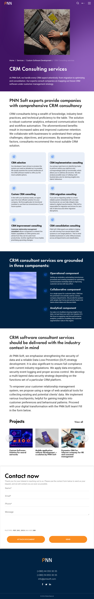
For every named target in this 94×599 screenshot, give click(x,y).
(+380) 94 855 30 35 (47, 575)
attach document (26, 539)
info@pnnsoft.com (47, 579)
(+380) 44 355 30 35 (47, 571)
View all (79, 422)
